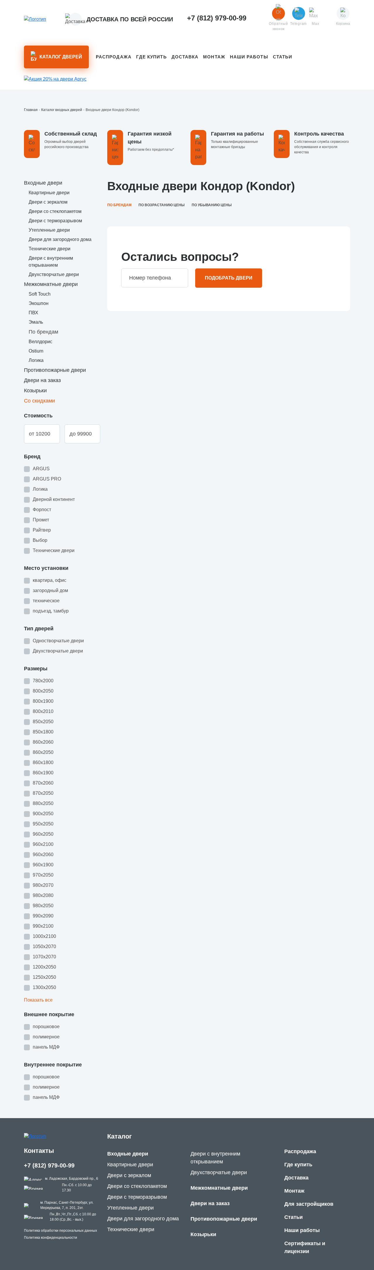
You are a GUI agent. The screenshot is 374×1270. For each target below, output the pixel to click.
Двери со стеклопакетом (55, 211)
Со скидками (39, 401)
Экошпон (39, 303)
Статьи (282, 56)
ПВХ (33, 312)
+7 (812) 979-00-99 (49, 1165)
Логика (36, 360)
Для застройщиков (308, 1204)
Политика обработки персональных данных (60, 1231)
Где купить (151, 56)
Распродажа (113, 56)
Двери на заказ (42, 380)
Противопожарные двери (55, 370)
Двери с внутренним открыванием (215, 1158)
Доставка (185, 56)
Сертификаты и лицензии (304, 1247)
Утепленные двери (49, 230)
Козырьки (35, 390)
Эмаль (36, 322)
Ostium (36, 350)
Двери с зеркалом (48, 201)
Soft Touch (40, 294)
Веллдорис (40, 341)
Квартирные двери (49, 192)
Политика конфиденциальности (50, 1238)
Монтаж (214, 56)
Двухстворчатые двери (54, 274)
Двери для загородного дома (60, 239)
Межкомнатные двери (51, 284)
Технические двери (49, 248)
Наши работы (249, 56)
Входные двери (43, 183)
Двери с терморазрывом (55, 220)
